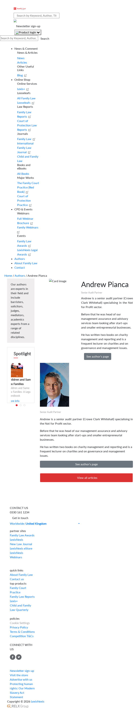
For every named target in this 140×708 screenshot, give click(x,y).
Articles (22, 62)
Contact (19, 267)
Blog (20, 75)
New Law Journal (21, 544)
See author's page (97, 356)
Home (8, 275)
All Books (23, 173)
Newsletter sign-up (28, 26)
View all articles (87, 477)
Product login (28, 32)
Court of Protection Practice (24, 200)
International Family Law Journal (25, 148)
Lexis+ (21, 89)
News (20, 58)
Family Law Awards (22, 535)
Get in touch (20, 518)
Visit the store (19, 675)
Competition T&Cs (22, 636)
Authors (19, 258)
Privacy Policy (19, 627)
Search (44, 38)
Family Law (25, 139)
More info (13, 400)
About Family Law (25, 263)
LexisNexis (16, 539)
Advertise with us (21, 679)
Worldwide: (28, 523)
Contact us (17, 579)
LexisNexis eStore (21, 548)
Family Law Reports (22, 596)
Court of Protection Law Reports (27, 125)
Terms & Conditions (22, 631)
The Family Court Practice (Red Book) (28, 187)
